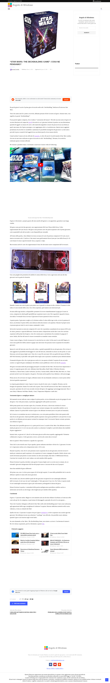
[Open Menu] (9, 9)
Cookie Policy (59, 668)
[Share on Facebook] (22, 599)
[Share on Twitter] (24, 599)
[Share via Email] (32, 599)
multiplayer (44, 512)
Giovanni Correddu (15, 69)
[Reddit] (59, 664)
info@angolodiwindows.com (57, 660)
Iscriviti (86, 32)
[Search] (101, 9)
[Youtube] (55, 664)
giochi (30, 122)
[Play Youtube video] (40, 165)
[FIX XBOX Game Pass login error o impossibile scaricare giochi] (15, 535)
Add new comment (19, 603)
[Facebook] (50, 664)
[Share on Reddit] (27, 599)
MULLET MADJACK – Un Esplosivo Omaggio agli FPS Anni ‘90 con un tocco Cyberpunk (59, 542)
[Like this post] (20, 599)
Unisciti (66, 99)
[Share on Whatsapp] (29, 599)
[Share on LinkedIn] (25, 599)
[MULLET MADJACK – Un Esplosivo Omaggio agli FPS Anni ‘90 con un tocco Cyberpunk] (45, 543)
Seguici (66, 591)
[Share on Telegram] (30, 599)
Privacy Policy (51, 668)
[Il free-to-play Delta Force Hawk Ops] (45, 535)
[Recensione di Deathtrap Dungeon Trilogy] (15, 551)
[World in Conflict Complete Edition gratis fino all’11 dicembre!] (15, 542)
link (43, 524)
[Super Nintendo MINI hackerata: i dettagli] (45, 551)
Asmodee (37, 136)
